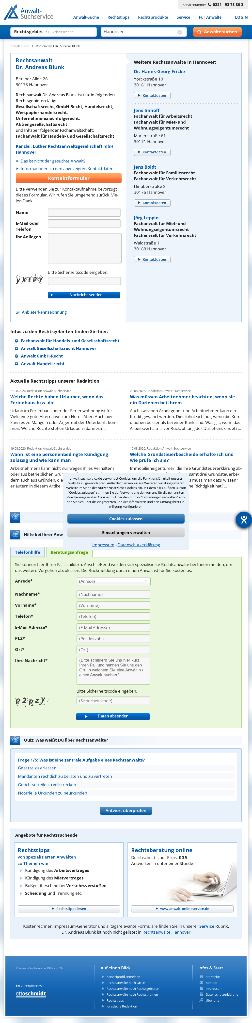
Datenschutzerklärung (139, 544)
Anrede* (23, 581)
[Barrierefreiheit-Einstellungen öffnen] (244, 520)
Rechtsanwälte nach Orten (126, 983)
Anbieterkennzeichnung (44, 312)
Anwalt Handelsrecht (42, 363)
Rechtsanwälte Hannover (166, 932)
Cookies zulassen (126, 518)
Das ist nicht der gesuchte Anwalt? (53, 161)
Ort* (19, 649)
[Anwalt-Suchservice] (31, 13)
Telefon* (24, 616)
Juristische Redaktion (122, 1006)
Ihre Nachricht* (31, 660)
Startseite (213, 976)
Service (183, 17)
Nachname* (27, 594)
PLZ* (20, 638)
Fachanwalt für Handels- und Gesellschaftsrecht (70, 340)
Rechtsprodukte (153, 17)
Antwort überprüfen (126, 810)
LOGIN (241, 17)
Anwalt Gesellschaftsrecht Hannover (58, 348)
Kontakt (212, 982)
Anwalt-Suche (86, 17)
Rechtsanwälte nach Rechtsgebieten (133, 989)
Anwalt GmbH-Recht (42, 356)
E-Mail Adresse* (31, 627)
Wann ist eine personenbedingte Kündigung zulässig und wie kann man (59, 457)
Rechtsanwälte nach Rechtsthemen (132, 994)
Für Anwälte (210, 17)
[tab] (27, 552)
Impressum (103, 544)
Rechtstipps (118, 17)
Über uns (212, 1000)
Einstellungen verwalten (126, 532)
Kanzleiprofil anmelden (123, 977)
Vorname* (25, 605)
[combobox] (114, 581)
